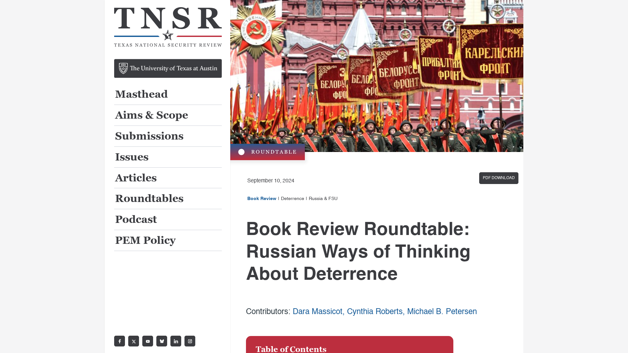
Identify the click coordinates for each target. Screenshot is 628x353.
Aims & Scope (151, 115)
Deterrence (292, 198)
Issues (131, 157)
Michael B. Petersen (442, 312)
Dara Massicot (317, 312)
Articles (136, 178)
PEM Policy (145, 240)
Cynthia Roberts (375, 312)
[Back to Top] (615, 340)
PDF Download (499, 178)
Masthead (141, 94)
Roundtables (149, 199)
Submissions (149, 136)
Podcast (136, 219)
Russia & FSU (323, 198)
